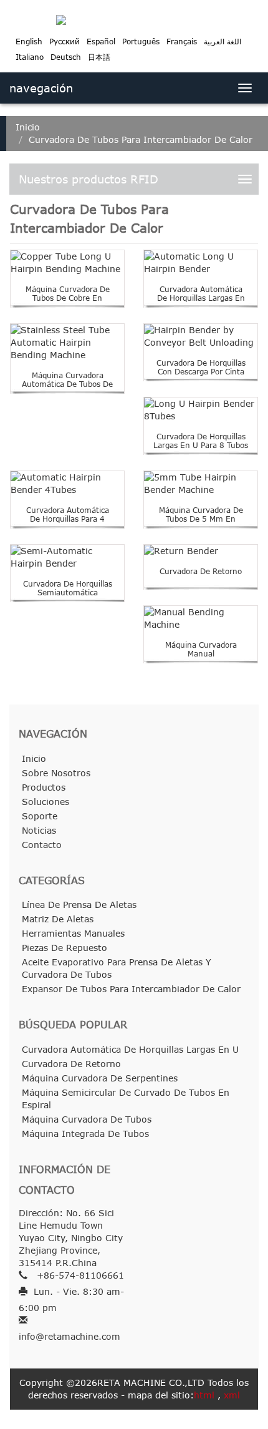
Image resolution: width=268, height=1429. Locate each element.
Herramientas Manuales (73, 933)
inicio (28, 127)
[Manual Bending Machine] (200, 618)
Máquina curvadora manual (201, 649)
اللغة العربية (222, 41)
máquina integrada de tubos (85, 1133)
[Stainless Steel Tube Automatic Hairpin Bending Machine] (67, 342)
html (204, 1395)
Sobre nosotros (56, 773)
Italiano (30, 57)
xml (232, 1395)
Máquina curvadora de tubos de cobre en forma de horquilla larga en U (68, 303)
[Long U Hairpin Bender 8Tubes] (200, 409)
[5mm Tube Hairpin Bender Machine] (200, 483)
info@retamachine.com (69, 1336)
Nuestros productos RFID (88, 179)
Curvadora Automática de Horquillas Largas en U (201, 298)
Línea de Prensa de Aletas (79, 904)
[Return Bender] (200, 551)
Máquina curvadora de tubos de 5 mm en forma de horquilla (201, 519)
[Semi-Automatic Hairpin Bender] (67, 557)
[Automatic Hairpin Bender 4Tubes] (67, 483)
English (29, 41)
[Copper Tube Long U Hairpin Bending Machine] (67, 262)
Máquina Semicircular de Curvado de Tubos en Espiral (125, 1098)
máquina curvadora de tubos (86, 1119)
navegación (41, 88)
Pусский (64, 41)
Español (101, 41)
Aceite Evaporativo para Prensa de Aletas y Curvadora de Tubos (116, 968)
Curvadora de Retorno (201, 571)
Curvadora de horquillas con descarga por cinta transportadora (201, 372)
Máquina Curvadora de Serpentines (100, 1078)
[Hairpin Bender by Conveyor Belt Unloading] (200, 336)
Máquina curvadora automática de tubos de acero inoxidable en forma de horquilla (67, 389)
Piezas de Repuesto (64, 947)
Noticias (39, 830)
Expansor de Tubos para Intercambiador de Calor (131, 988)
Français (181, 41)
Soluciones (45, 801)
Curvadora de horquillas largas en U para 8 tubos (200, 441)
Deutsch (65, 57)
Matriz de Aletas (57, 919)
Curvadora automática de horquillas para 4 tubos (67, 519)
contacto (42, 844)
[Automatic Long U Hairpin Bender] (200, 262)
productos (43, 787)
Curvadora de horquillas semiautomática (67, 588)
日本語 (99, 57)
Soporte (39, 816)
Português (141, 41)
